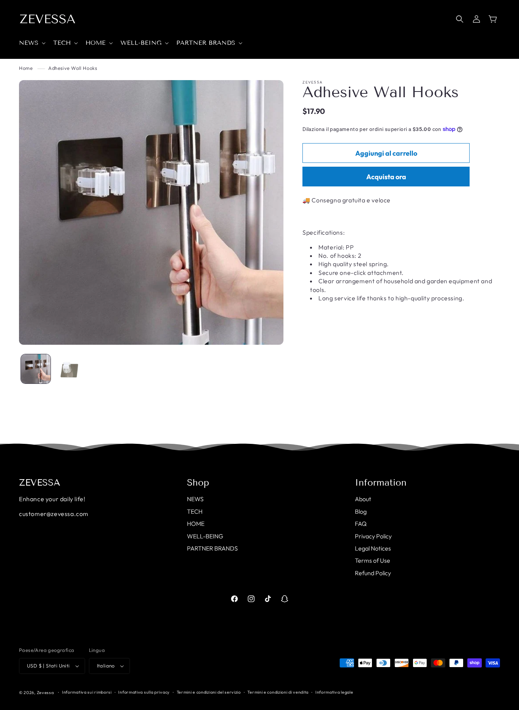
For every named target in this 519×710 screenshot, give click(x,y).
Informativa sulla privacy (144, 692)
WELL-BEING (205, 536)
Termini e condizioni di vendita (278, 692)
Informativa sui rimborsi (87, 692)
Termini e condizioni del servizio (209, 692)
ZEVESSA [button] (39, 482)
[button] (31, 43)
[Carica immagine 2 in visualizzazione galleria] (69, 369)
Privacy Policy (373, 536)
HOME (195, 523)
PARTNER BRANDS (212, 548)
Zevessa (45, 692)
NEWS (195, 499)
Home (26, 68)
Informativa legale (334, 692)
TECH (195, 511)
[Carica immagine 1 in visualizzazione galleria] (36, 369)
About (363, 499)
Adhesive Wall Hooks (72, 68)
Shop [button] (198, 482)
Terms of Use (372, 560)
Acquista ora (386, 176)
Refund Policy (373, 573)
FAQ (361, 523)
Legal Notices (373, 548)
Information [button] (381, 482)
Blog (361, 511)
